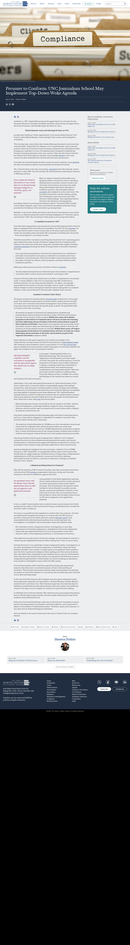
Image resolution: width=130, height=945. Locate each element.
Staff (74, 701)
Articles (42, 3)
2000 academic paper (70, 342)
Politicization (93, 119)
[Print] (18, 117)
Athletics (50, 694)
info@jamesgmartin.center (13, 693)
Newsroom (76, 685)
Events (67, 3)
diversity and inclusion (69, 627)
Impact (74, 687)
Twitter (99, 682)
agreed (61, 155)
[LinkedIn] (7, 104)
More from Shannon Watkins (65, 667)
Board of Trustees (44, 627)
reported (72, 228)
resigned (52, 169)
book (39, 399)
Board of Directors (79, 694)
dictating (33, 472)
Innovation (51, 692)
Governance (107, 117)
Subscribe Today (98, 178)
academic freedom (29, 627)
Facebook (108, 682)
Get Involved (77, 3)
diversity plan (51, 299)
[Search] (125, 4)
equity (81, 627)
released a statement (22, 247)
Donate (99, 3)
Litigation (51, 699)
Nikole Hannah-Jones (103, 627)
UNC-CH (116, 627)
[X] (10, 104)
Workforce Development (56, 697)
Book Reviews (52, 701)
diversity (55, 627)
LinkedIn (125, 682)
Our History (76, 692)
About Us (33, 3)
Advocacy (51, 3)
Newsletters (88, 4)
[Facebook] (13, 104)
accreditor (43, 192)
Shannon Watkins (21, 99)
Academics (98, 117)
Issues (59, 3)
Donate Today (98, 209)
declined (75, 162)
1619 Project (15, 627)
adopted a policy (61, 518)
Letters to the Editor (80, 690)
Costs (49, 685)
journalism (90, 627)
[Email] (15, 117)
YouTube (116, 682)
